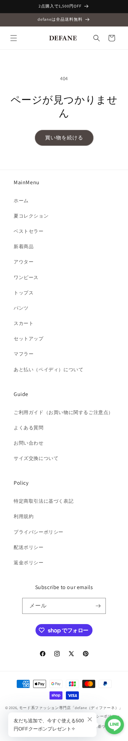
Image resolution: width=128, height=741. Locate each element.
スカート (23, 323)
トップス (23, 293)
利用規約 (23, 516)
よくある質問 (29, 428)
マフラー (23, 354)
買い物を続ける (64, 137)
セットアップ (29, 338)
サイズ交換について (36, 458)
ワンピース (26, 277)
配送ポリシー (29, 547)
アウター (23, 262)
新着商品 (23, 246)
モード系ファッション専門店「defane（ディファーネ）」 (71, 707)
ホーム (21, 200)
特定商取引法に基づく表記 (43, 501)
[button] (13, 38)
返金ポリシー (29, 562)
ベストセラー (29, 231)
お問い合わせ (29, 443)
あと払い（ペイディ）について (48, 369)
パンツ (21, 308)
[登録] (97, 606)
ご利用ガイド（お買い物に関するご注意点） (63, 412)
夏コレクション (31, 216)
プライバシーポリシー (38, 532)
